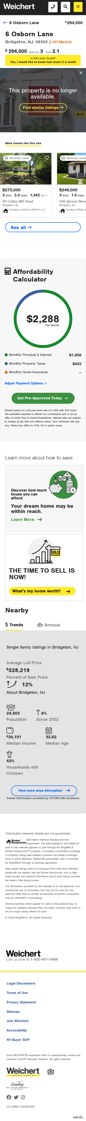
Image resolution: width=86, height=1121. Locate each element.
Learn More (26, 519)
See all (19, 227)
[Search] (65, 7)
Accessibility (17, 1030)
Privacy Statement (21, 1002)
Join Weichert (17, 1021)
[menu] (78, 7)
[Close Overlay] (80, 73)
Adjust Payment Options (24, 383)
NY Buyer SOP (18, 1040)
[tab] (14, 626)
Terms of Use (17, 993)
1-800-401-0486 (44, 959)
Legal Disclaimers (21, 983)
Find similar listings (41, 107)
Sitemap (13, 1012)
